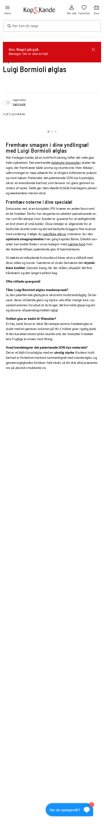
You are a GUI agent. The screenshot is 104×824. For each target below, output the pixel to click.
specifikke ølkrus (54, 234)
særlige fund (76, 244)
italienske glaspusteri (66, 163)
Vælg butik (19, 104)
